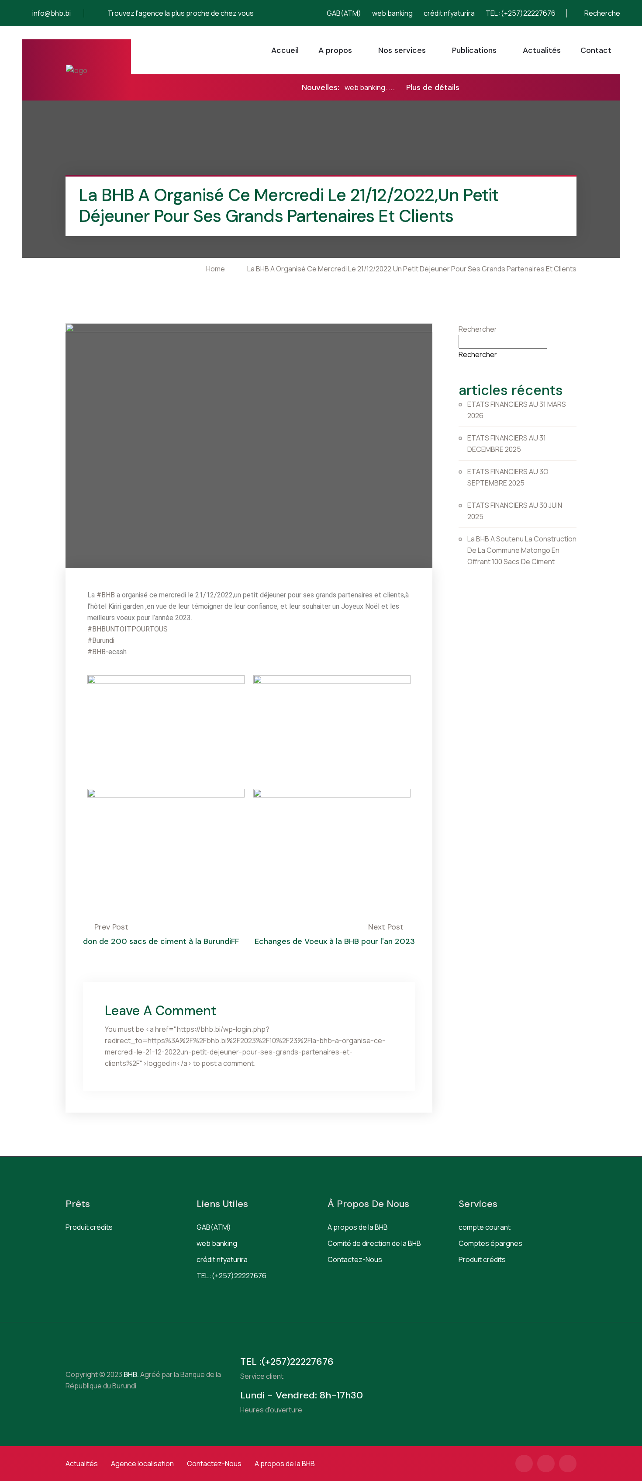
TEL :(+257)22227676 (521, 13)
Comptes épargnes (490, 1243)
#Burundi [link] (100, 640)
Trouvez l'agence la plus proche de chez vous (180, 13)
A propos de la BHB (358, 1227)
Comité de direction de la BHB (374, 1243)
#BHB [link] (106, 595)
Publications (474, 50)
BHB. (130, 1374)
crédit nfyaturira (449, 13)
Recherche (601, 13)
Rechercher (478, 329)
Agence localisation (142, 1463)
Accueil (285, 50)
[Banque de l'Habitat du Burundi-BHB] (76, 70)
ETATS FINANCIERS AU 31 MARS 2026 (516, 409)
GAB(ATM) (344, 13)
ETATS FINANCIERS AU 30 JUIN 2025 (514, 510)
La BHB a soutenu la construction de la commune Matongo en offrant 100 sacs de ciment (521, 550)
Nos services (402, 50)
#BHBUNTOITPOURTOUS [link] (127, 629)
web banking (392, 13)
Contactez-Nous (355, 1259)
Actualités (542, 50)
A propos (335, 50)
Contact (595, 50)
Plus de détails (432, 87)
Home (217, 269)
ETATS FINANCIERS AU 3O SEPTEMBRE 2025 (508, 477)
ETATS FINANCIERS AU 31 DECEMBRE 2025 (506, 443)
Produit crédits (89, 1227)
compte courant (485, 1227)
